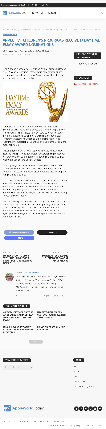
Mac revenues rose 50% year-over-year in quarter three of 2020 (51, 315)
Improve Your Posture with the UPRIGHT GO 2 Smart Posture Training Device (17, 259)
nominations (49, 72)
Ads (43, 13)
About (52, 13)
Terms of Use (79, 381)
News (35, 13)
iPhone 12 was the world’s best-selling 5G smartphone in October (18, 330)
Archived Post (9, 35)
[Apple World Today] (14, 13)
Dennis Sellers (27, 51)
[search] (102, 13)
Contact (76, 371)
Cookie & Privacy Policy (83, 387)
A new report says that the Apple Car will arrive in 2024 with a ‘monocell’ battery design (18, 316)
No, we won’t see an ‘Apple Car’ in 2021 (51, 328)
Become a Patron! (87, 63)
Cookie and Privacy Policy (70, 425)
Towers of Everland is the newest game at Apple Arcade (55, 258)
